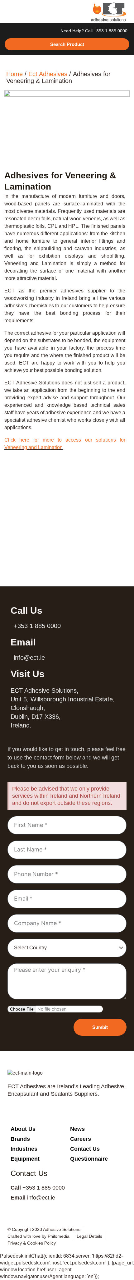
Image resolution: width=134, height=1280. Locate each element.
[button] (11, 11)
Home (14, 74)
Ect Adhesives (47, 74)
